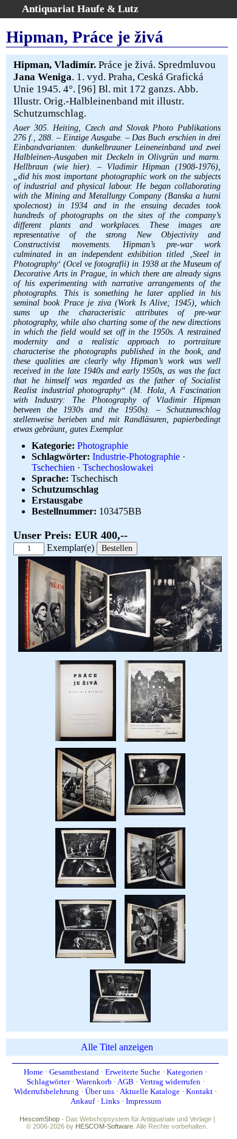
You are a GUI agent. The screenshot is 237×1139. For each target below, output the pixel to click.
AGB (125, 1081)
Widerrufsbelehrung (46, 1091)
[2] (85, 700)
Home (33, 1071)
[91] (120, 995)
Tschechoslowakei (118, 467)
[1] (120, 649)
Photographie (102, 445)
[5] (155, 783)
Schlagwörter (48, 1081)
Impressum (143, 1101)
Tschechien (53, 467)
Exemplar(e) (70, 547)
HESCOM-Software (104, 1126)
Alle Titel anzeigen (117, 1047)
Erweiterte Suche (132, 1071)
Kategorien (185, 1071)
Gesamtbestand (74, 1071)
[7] (155, 857)
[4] (85, 783)
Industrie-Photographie (136, 456)
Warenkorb (94, 1081)
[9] (155, 928)
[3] (155, 700)
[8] (85, 928)
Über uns (99, 1091)
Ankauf (82, 1101)
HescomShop (39, 1119)
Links (110, 1101)
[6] (85, 857)
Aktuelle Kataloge (150, 1091)
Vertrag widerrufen (170, 1081)
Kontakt (199, 1091)
